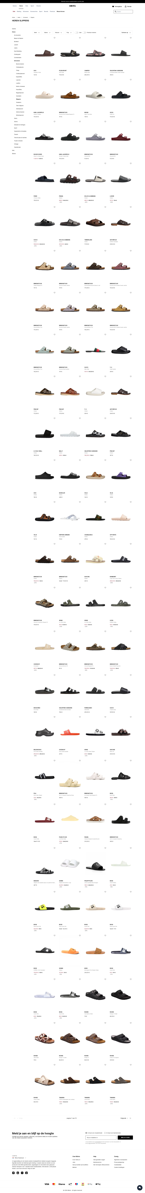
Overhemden (17, 57)
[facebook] (26, 1173)
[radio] (86, 1133)
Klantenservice (97, 1162)
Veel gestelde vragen (99, 1159)
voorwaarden (98, 1141)
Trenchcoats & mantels (20, 137)
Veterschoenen (20, 112)
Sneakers (18, 102)
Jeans (15, 48)
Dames (15, 6)
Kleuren (57, 32)
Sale (14, 11)
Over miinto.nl (76, 1159)
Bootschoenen (20, 64)
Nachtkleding (17, 51)
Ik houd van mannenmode (113, 1133)
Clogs (17, 70)
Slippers (18, 99)
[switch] (78, 33)
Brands (46, 11)
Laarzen (18, 80)
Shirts (15, 118)
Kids (27, 6)
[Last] (130, 1118)
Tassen (16, 134)
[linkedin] (17, 1173)
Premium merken (91, 32)
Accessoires (34, 11)
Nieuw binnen (61, 11)
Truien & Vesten (18, 140)
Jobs (73, 1162)
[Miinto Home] (72, 6)
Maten (46, 32)
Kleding (19, 11)
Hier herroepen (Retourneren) (101, 1164)
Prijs (68, 32)
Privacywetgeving (119, 1162)
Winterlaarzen (20, 115)
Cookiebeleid (117, 1164)
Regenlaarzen (20, 92)
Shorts (16, 121)
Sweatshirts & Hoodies (20, 131)
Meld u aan (125, 1137)
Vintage (16, 144)
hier (90, 1143)
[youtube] (22, 1173)
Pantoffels (19, 89)
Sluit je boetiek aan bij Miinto (80, 1164)
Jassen (16, 44)
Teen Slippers (20, 105)
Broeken (16, 41)
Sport (40, 11)
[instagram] (13, 1173)
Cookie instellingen (119, 1167)
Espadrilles (19, 76)
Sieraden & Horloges (19, 124)
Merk (35, 32)
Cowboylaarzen (20, 73)
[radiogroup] (109, 1133)
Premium (52, 11)
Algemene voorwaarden (120, 1159)
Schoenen (26, 11)
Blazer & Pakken (18, 38)
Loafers (18, 83)
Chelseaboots (20, 67)
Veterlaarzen (19, 108)
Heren (21, 6)
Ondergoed (17, 54)
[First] (15, 1118)
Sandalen (18, 96)
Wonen (14, 153)
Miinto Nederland (19, 1158)
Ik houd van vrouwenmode (95, 1133)
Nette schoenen (20, 86)
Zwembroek (17, 147)
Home (13, 17)
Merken (74, 1167)
